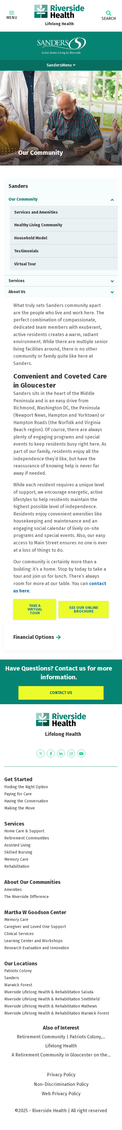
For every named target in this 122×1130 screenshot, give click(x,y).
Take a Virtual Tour (35, 609)
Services (17, 280)
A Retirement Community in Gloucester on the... (61, 1055)
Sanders (11, 978)
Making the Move (19, 808)
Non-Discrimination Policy (61, 1084)
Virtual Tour (25, 264)
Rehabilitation (16, 866)
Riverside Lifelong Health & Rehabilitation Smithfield (52, 999)
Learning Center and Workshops (33, 940)
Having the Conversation (26, 801)
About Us (17, 291)
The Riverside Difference (26, 896)
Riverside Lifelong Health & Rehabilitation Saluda (48, 992)
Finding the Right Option (26, 787)
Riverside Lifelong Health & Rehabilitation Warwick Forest (56, 1013)
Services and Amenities (36, 212)
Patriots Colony (18, 970)
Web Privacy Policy (61, 1093)
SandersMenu (60, 65)
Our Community (23, 199)
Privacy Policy (61, 1074)
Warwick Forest (18, 985)
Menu (11, 17)
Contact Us (61, 692)
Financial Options (33, 637)
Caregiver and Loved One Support (35, 926)
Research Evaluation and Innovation (36, 948)
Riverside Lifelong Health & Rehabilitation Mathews (50, 1006)
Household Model (30, 238)
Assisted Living (17, 845)
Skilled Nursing (18, 852)
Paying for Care (18, 794)
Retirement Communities (26, 838)
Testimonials (26, 251)
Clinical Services (19, 933)
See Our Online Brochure (83, 609)
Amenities (13, 889)
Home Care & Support (24, 831)
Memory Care (16, 859)
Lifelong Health (59, 24)
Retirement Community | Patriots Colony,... (61, 1036)
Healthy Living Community (38, 225)
